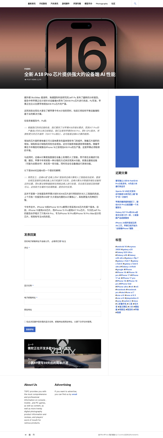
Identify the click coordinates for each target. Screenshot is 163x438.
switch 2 (127, 301)
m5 (136, 286)
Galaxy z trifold (129, 266)
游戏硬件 (66, 3)
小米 (131, 306)
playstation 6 (132, 298)
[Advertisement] (127, 131)
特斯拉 (122, 309)
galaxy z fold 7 (123, 261)
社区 (113, 3)
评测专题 (77, 3)
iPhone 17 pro (129, 278)
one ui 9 (120, 298)
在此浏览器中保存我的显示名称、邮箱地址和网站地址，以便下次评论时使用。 (59, 322)
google (120, 269)
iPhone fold (126, 284)
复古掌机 (123, 306)
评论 (27, 248)
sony (119, 301)
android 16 (122, 246)
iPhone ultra (122, 286)
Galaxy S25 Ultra (124, 252)
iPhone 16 (121, 272)
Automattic (134, 435)
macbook (121, 289)
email (74, 394)
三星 (130, 304)
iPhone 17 (125, 275)
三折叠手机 (121, 304)
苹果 (137, 309)
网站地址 (28, 309)
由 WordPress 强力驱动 (106, 435)
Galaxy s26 (122, 255)
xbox (135, 301)
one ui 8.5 (131, 295)
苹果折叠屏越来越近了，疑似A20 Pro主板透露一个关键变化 (127, 205)
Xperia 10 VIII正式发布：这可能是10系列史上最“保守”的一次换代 (127, 194)
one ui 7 (130, 292)
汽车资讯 (54, 3)
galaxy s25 (128, 249)
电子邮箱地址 (30, 297)
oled (123, 292)
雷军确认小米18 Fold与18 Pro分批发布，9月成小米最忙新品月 (127, 184)
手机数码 (43, 3)
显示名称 (29, 285)
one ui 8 (120, 295)
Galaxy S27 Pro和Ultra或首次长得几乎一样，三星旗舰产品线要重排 (127, 215)
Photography (102, 3)
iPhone (128, 269)
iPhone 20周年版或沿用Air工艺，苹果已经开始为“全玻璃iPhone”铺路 (126, 226)
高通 (119, 312)
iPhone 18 (121, 281)
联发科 (130, 309)
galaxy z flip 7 (132, 258)
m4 (131, 286)
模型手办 (88, 3)
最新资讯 (32, 3)
